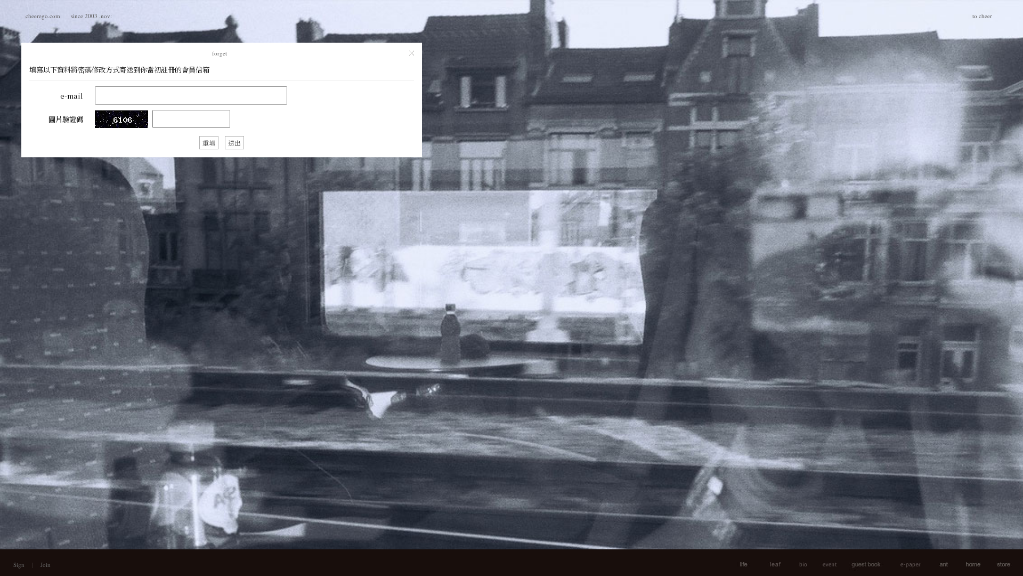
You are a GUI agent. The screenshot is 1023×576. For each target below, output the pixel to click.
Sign (19, 565)
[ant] (937, 562)
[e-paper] (904, 562)
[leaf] (737, 562)
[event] (824, 562)
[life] (766, 562)
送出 (234, 142)
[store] (998, 562)
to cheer (982, 16)
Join (45, 565)
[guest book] (862, 562)
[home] (966, 562)
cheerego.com (43, 16)
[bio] (796, 562)
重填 (208, 142)
